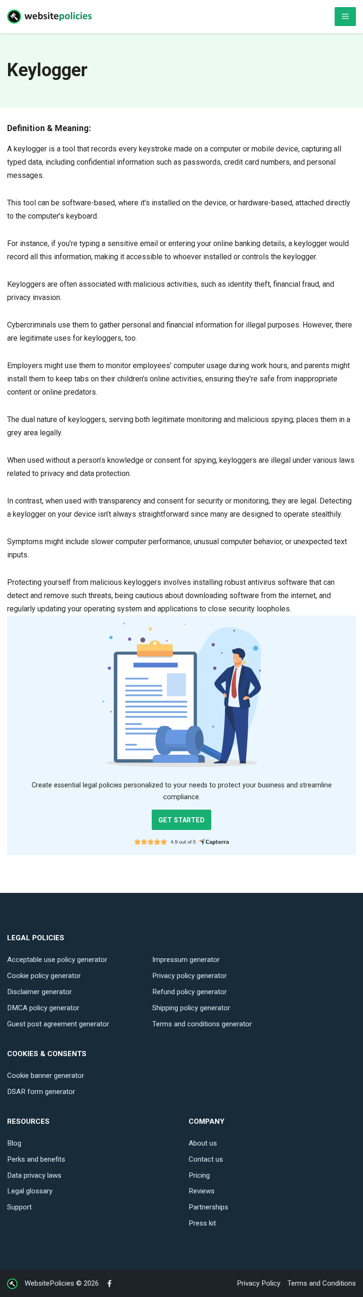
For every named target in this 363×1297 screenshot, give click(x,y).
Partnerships (208, 1207)
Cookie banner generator (45, 1075)
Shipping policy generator (191, 1008)
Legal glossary (29, 1191)
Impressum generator (186, 959)
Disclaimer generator (39, 992)
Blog (14, 1143)
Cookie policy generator (44, 975)
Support (19, 1207)
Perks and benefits (36, 1159)
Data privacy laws (34, 1175)
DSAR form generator (41, 1091)
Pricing (199, 1175)
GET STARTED (181, 820)
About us (203, 1143)
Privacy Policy (258, 1283)
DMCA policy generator (43, 1008)
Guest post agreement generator (58, 1024)
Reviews (202, 1191)
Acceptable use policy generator (57, 959)
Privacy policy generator (189, 975)
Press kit (202, 1223)
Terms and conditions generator (202, 1024)
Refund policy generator (189, 992)
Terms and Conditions (321, 1283)
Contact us (206, 1159)
